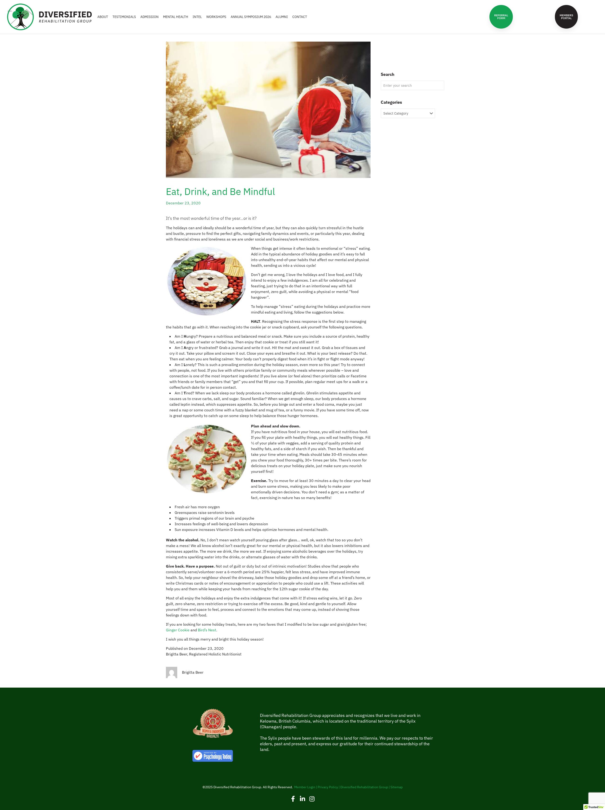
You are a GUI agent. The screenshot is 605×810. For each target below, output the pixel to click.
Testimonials (124, 17)
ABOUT (102, 17)
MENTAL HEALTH (175, 17)
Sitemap (396, 787)
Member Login (304, 787)
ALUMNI (282, 17)
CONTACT (299, 17)
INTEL (197, 17)
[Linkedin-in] (302, 799)
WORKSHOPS (216, 17)
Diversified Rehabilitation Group (364, 787)
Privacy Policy (328, 787)
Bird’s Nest (207, 630)
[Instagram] (312, 799)
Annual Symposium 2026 (251, 17)
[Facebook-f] (293, 799)
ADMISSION (149, 17)
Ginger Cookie (178, 630)
